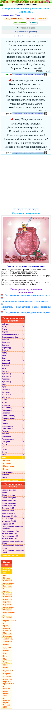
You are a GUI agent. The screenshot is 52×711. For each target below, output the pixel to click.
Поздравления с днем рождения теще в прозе (27, 312)
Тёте (4, 455)
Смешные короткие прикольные (7, 681)
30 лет (4, 492)
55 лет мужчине (9, 506)
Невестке (6, 413)
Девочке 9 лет (8, 511)
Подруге (5, 431)
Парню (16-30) (8, 524)
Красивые (7, 594)
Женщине (6, 361)
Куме (4, 384)
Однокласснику (8, 415)
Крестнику (6, 374)
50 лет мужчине (9, 500)
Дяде (4, 355)
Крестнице (6, 376)
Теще (17, 15)
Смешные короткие (7, 601)
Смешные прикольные (7, 582)
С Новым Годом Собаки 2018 (6, 702)
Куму (4, 387)
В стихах (42, 18)
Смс (3, 447)
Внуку (4, 329)
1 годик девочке (9, 490)
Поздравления (7, 15)
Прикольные (20, 23)
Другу (4, 353)
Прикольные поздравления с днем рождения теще (26, 308)
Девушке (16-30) (9, 513)
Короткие (7, 586)
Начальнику (7, 408)
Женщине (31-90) (9, 516)
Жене (4, 358)
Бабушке (5, 324)
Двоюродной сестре (10, 334)
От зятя (30, 18)
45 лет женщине (9, 495)
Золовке (5, 366)
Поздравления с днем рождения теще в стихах (25, 301)
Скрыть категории (13, 480)
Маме (4, 400)
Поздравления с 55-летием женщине (10, 537)
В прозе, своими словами (7, 627)
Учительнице (7, 472)
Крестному (6, 381)
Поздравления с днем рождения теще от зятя (28, 74)
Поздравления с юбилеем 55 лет (13, 547)
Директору (6, 347)
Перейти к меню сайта (26, 4)
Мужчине (6, 405)
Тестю (4, 452)
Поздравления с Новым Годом (7, 570)
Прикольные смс (7, 614)
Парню (5, 423)
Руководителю (8, 439)
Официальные (7, 621)
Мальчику (6, 395)
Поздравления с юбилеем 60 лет (13, 552)
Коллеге (5, 371)
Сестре (5, 444)
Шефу (4, 477)
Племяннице (7, 429)
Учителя (5, 475)
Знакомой (6, 363)
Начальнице (7, 410)
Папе (4, 421)
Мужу (4, 402)
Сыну (4, 449)
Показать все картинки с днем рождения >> (26, 266)
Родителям (6, 436)
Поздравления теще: (14, 18)
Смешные (7, 597)
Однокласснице (8, 418)
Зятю (4, 368)
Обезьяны (7, 610)
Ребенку (5, 434)
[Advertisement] (26, 182)
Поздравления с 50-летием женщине (10, 532)
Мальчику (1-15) (9, 519)
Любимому (6, 392)
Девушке (6, 342)
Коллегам (7, 618)
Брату (4, 327)
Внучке (5, 332)
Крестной (6, 379)
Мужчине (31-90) (9, 521)
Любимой (6, 389)
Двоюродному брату (11, 337)
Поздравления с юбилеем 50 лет (13, 542)
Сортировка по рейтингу (26, 32)
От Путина (6, 577)
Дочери (5, 350)
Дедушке (5, 345)
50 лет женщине (9, 498)
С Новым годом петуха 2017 (6, 691)
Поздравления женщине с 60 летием (13, 527)
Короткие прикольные (7, 606)
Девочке (5, 340)
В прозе (33, 23)
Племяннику (7, 426)
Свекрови (6, 442)
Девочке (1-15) (8, 508)
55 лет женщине (9, 503)
